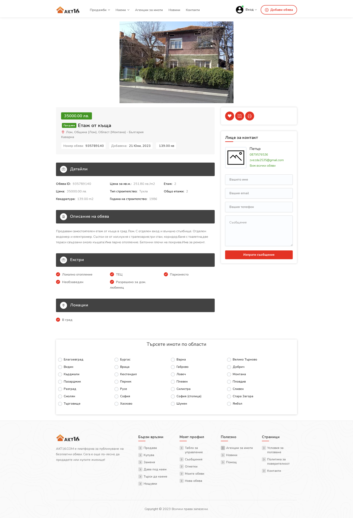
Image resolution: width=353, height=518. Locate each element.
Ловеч (181, 374)
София (125, 396)
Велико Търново (245, 359)
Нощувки (150, 484)
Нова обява (193, 481)
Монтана (239, 374)
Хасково (126, 404)
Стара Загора (243, 396)
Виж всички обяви (263, 166)
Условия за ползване (275, 450)
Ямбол (237, 404)
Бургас (125, 359)
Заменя (149, 462)
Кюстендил (128, 374)
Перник (125, 382)
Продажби (98, 10)
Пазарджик (72, 382)
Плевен (182, 382)
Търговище (72, 404)
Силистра (183, 389)
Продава (150, 448)
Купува (149, 455)
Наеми (121, 10)
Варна (181, 359)
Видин (68, 367)
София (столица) (188, 396)
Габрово (182, 367)
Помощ (231, 462)
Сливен (238, 389)
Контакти (193, 10)
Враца (125, 367)
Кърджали (71, 374)
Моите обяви (194, 474)
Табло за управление (194, 450)
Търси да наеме (155, 476)
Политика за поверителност (278, 461)
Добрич (239, 367)
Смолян (69, 396)
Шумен (181, 404)
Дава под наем (155, 469)
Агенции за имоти (149, 10)
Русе (123, 389)
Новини (174, 10)
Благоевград (73, 359)
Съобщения (193, 459)
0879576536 (259, 155)
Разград (70, 389)
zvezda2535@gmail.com (267, 160)
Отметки (191, 466)
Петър (255, 148)
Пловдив (239, 382)
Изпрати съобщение (259, 255)
